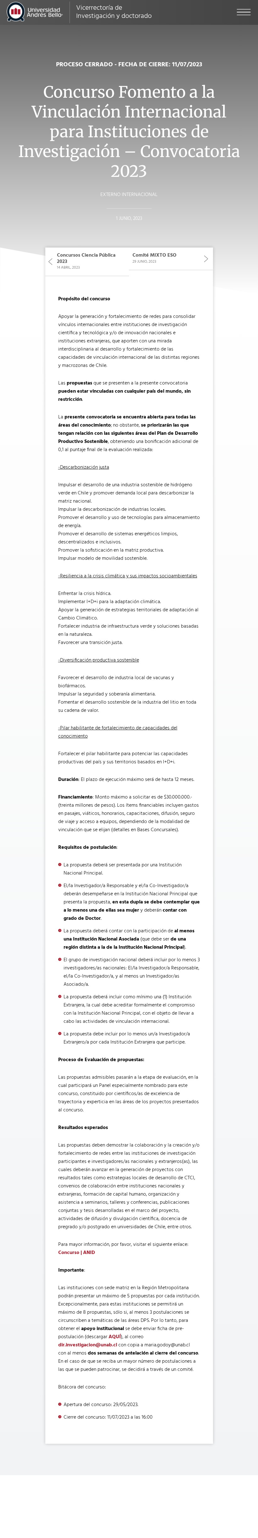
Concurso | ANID (76, 1253)
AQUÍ (115, 1337)
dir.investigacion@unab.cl (87, 1345)
